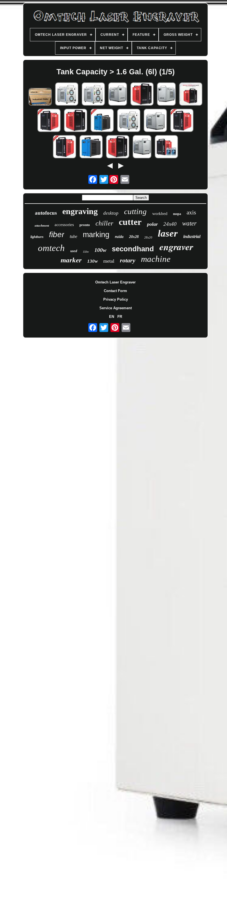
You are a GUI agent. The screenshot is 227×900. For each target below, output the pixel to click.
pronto (84, 225)
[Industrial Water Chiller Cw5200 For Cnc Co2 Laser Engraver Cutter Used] (66, 94)
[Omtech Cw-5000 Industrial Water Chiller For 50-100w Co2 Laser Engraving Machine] (117, 147)
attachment (42, 225)
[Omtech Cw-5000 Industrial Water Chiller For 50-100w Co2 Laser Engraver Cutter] (142, 94)
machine (156, 259)
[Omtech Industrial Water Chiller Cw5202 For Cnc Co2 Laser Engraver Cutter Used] (102, 121)
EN (111, 317)
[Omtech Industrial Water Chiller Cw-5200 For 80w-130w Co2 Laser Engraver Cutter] (166, 94)
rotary (127, 260)
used (73, 251)
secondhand (133, 249)
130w (92, 261)
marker (71, 260)
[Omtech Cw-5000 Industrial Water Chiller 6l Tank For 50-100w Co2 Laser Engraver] (190, 94)
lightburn (36, 237)
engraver (176, 246)
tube (73, 236)
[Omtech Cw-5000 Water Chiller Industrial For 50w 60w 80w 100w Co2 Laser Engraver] (75, 121)
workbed (159, 213)
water (189, 223)
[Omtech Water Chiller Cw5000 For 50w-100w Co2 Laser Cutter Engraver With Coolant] (166, 147)
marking (96, 234)
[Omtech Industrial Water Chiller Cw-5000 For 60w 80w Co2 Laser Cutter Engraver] (182, 121)
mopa (177, 214)
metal (108, 261)
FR (119, 317)
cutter (130, 222)
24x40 (170, 224)
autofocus (46, 213)
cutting (135, 211)
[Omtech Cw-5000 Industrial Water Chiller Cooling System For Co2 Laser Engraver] (49, 121)
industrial (191, 236)
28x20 (148, 237)
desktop (110, 213)
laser (168, 233)
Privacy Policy (115, 299)
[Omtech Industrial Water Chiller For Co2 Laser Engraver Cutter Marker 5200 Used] (91, 147)
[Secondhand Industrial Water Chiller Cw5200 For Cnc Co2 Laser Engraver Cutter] (93, 94)
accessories (64, 224)
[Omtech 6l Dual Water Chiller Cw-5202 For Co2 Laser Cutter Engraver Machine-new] (40, 97)
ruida (119, 237)
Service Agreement (115, 308)
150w (86, 251)
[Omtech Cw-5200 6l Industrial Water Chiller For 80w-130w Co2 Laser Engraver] (117, 94)
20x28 (134, 237)
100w (100, 250)
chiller (104, 223)
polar (152, 224)
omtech (51, 248)
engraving (80, 211)
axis (191, 212)
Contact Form (115, 291)
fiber (56, 234)
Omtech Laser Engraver (115, 282)
